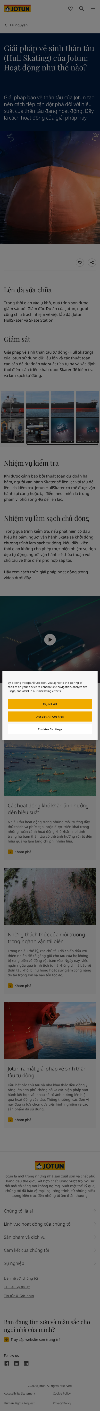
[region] (49, 705)
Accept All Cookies (50, 716)
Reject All (50, 704)
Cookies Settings (50, 729)
